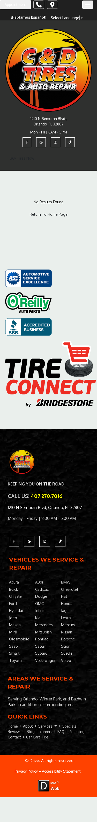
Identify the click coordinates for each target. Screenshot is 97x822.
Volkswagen (45, 660)
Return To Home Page (49, 214)
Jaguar (66, 610)
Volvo (66, 660)
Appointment (15, 4)
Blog (31, 731)
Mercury (68, 624)
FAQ (60, 731)
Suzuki (66, 653)
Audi (39, 582)
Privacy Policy (26, 771)
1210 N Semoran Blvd (48, 118)
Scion (65, 646)
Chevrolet (69, 589)
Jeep (13, 617)
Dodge (41, 596)
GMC (39, 603)
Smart (14, 653)
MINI (13, 632)
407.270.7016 (46, 495)
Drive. (35, 760)
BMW (66, 582)
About (28, 726)
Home (13, 726)
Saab (13, 646)
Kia (37, 617)
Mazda (15, 624)
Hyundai (16, 610)
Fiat (64, 596)
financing (77, 731)
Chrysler (16, 596)
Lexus (66, 617)
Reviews (14, 731)
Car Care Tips (37, 737)
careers (46, 731)
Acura (14, 582)
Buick (13, 589)
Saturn (41, 646)
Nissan (66, 632)
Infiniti (40, 610)
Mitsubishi (44, 632)
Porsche (68, 639)
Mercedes (44, 624)
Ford (13, 603)
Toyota (15, 660)
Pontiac (41, 639)
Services (45, 726)
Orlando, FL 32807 (48, 124)
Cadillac (42, 589)
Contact (14, 737)
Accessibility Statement (61, 771)
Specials (69, 726)
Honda (66, 603)
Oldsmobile (19, 639)
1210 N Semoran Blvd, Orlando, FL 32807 (45, 507)
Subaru (41, 653)
